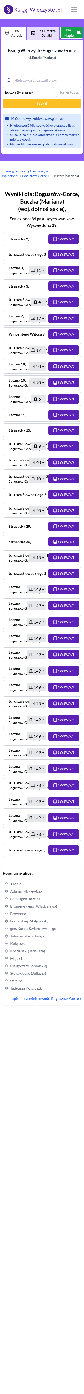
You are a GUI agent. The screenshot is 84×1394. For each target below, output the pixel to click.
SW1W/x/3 (66, 302)
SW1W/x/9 (66, 270)
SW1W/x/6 (66, 239)
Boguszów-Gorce (34, 176)
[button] (63, 239)
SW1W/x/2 (66, 334)
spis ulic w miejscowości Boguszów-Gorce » (46, 998)
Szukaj (42, 103)
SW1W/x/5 (66, 350)
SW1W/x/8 (66, 542)
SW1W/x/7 (66, 415)
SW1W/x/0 (66, 318)
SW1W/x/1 (66, 399)
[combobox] (42, 80)
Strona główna (12, 171)
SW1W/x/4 (66, 494)
